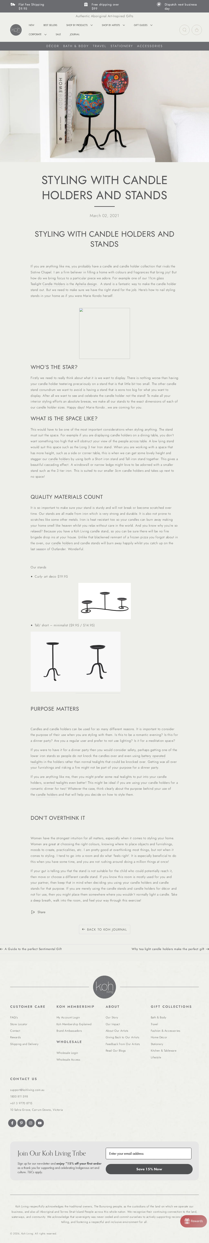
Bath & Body (158, 1017)
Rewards (15, 1037)
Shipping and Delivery (24, 1044)
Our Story (112, 1017)
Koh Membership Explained (74, 1024)
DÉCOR (52, 46)
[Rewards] (193, 1221)
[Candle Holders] (104, 333)
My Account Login (68, 1017)
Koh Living (27, 1233)
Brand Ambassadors (69, 1031)
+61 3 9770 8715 (21, 1103)
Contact (15, 1031)
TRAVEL (100, 46)
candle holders (59, 459)
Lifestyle (156, 1057)
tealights (126, 776)
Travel (154, 1024)
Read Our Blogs (116, 1050)
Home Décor (159, 1037)
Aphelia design (86, 284)
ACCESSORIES (150, 46)
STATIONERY (122, 46)
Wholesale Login (67, 1053)
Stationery (157, 1044)
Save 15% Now (149, 1169)
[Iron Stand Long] (104, 601)
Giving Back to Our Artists (122, 1037)
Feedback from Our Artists (123, 1044)
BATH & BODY (76, 46)
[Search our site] (184, 30)
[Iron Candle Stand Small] (98, 690)
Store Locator (19, 1024)
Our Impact (113, 1024)
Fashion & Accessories (165, 1031)
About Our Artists (117, 1031)
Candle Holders (53, 284)
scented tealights (55, 782)
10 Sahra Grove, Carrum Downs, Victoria (36, 1110)
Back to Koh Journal (107, 929)
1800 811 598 (19, 1096)
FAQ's (14, 1017)
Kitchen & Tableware (163, 1050)
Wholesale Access (68, 1060)
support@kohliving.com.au (27, 1090)
